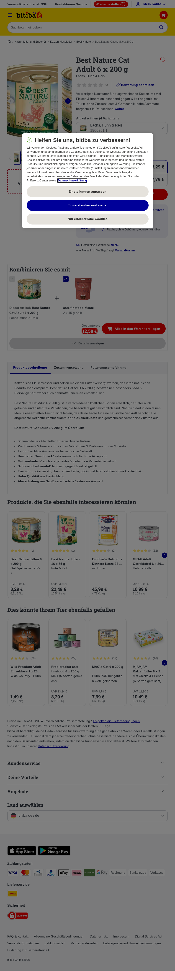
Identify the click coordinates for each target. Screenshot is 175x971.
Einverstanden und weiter (88, 205)
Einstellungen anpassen (87, 191)
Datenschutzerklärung (72, 180)
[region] (87, 180)
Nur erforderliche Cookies (88, 219)
